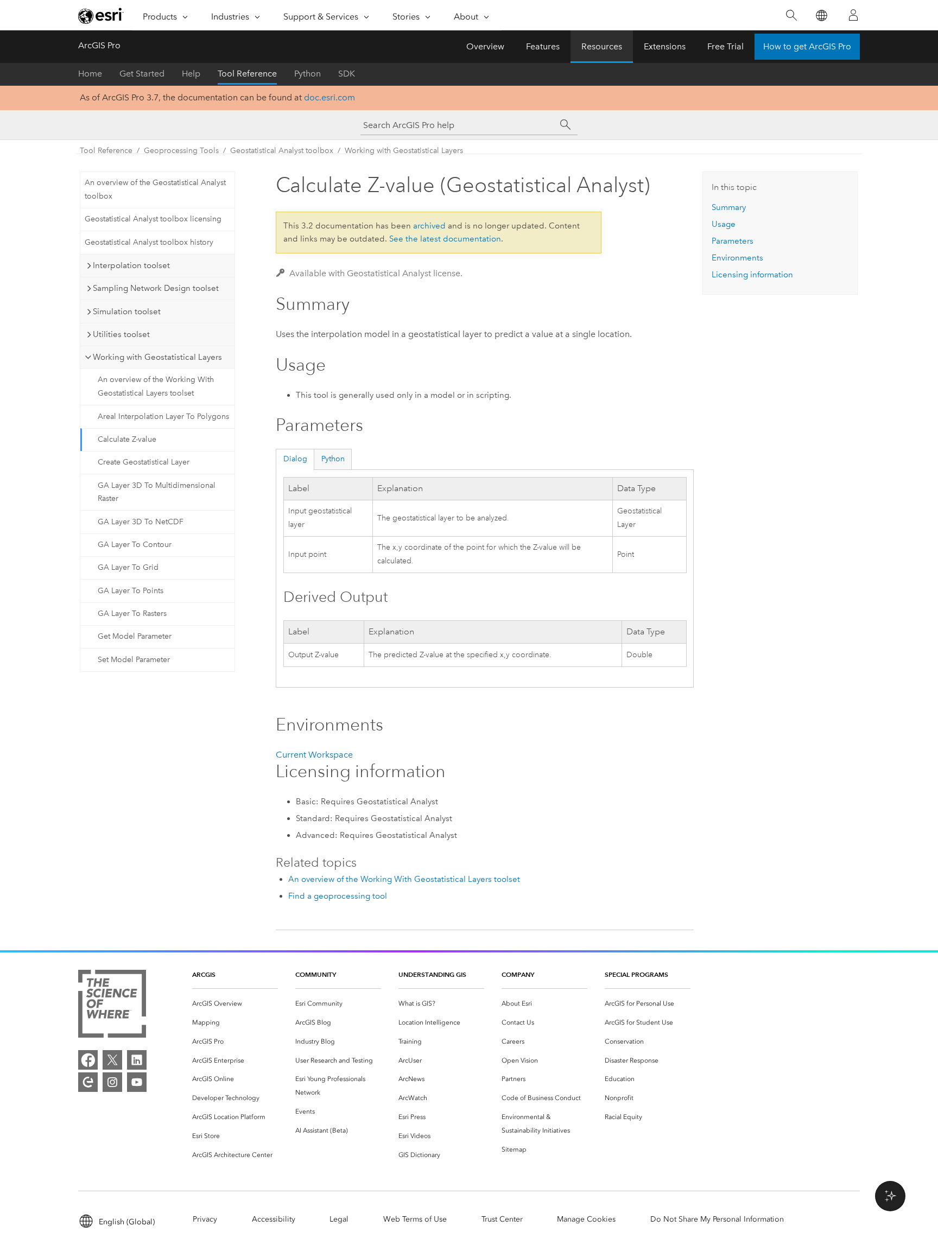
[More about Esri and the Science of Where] (112, 1006)
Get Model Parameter (135, 636)
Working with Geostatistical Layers (404, 150)
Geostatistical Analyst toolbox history (149, 242)
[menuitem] (235, 1003)
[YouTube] (137, 1082)
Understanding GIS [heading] (432, 974)
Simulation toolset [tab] (127, 311)
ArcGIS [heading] (204, 974)
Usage (724, 224)
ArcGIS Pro (99, 45)
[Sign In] (853, 15)
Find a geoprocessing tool (337, 896)
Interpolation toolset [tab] (131, 265)
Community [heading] (315, 974)
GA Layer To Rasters (132, 613)
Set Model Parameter (134, 659)
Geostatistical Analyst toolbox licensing (153, 219)
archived (429, 226)
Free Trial (725, 46)
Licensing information (752, 274)
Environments (737, 258)
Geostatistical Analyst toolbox (281, 150)
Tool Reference (247, 73)
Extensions (665, 46)
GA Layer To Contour (135, 544)
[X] (112, 1060)
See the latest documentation (445, 239)
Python (307, 73)
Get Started (141, 73)
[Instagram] (112, 1082)
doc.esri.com (329, 97)
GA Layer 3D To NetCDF (140, 521)
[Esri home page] (101, 15)
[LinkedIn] (137, 1060)
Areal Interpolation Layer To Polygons (163, 416)
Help (191, 73)
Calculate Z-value (127, 439)
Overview (485, 46)
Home (90, 73)
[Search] (791, 15)
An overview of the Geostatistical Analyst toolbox (155, 189)
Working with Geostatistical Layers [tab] (157, 357)
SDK (346, 73)
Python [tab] (333, 458)
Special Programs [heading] (636, 974)
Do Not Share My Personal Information (717, 1219)
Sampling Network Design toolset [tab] (156, 288)
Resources (601, 46)
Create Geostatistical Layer (143, 462)
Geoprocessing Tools (181, 150)
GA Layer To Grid (128, 567)
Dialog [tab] (295, 458)
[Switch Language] (821, 15)
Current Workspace (314, 754)
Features (543, 46)
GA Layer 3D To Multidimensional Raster (157, 492)
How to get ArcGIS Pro (807, 46)
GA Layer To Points (130, 590)
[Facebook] (88, 1060)
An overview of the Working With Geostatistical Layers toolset (156, 386)
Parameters (732, 241)
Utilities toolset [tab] (121, 334)
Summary (729, 207)
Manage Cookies (586, 1219)
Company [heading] (518, 974)
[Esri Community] (88, 1082)
